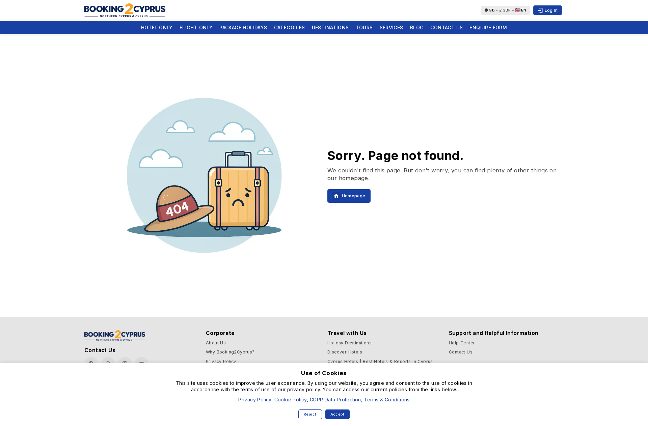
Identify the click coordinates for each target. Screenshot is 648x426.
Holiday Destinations (349, 342)
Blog (417, 27)
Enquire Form (488, 27)
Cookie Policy (290, 399)
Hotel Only (157, 27)
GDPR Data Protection (335, 399)
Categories (289, 27)
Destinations (330, 27)
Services (391, 27)
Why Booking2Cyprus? (230, 351)
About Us (216, 342)
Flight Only (196, 27)
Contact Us (446, 27)
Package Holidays (243, 27)
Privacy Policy (221, 361)
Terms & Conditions (387, 399)
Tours (364, 27)
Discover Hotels (344, 351)
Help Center (462, 342)
